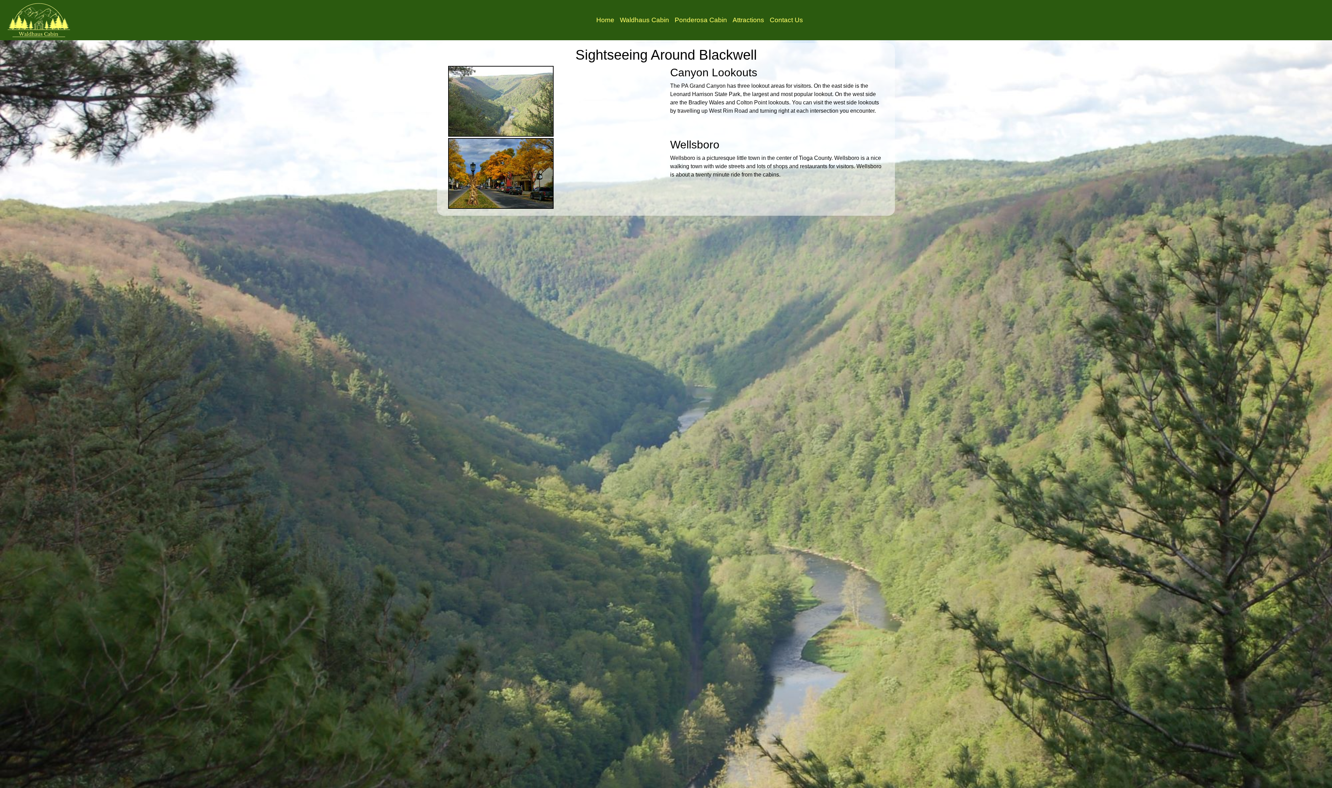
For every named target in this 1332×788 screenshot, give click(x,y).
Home (605, 20)
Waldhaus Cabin (644, 20)
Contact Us (786, 20)
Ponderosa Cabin (701, 20)
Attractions (748, 20)
